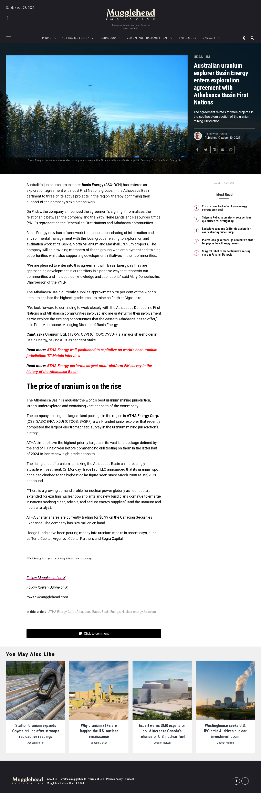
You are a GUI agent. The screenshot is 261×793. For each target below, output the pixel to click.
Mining (47, 38)
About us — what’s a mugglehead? (66, 779)
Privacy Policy (114, 779)
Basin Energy (111, 611)
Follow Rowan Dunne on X (47, 587)
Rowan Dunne (218, 133)
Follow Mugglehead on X (46, 578)
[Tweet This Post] (205, 149)
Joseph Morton (35, 742)
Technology (108, 38)
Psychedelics (187, 38)
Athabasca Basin (88, 611)
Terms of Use (96, 779)
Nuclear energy (132, 611)
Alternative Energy (75, 38)
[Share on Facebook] (197, 149)
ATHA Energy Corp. (61, 611)
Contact (129, 779)
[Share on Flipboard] (214, 149)
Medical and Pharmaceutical (147, 38)
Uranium (150, 611)
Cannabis (209, 38)
